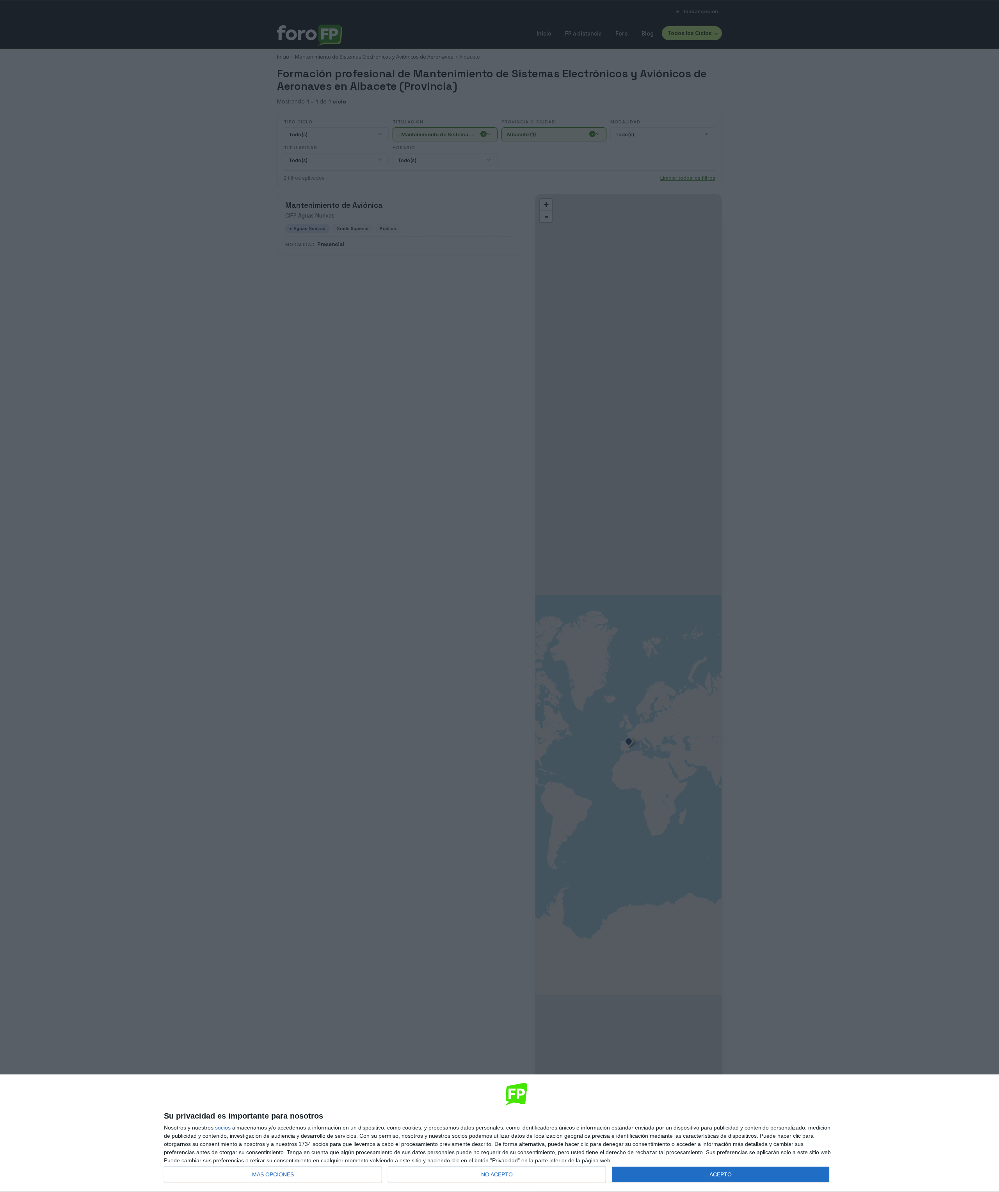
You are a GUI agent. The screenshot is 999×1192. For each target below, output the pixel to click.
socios (223, 1127)
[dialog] (499, 1133)
